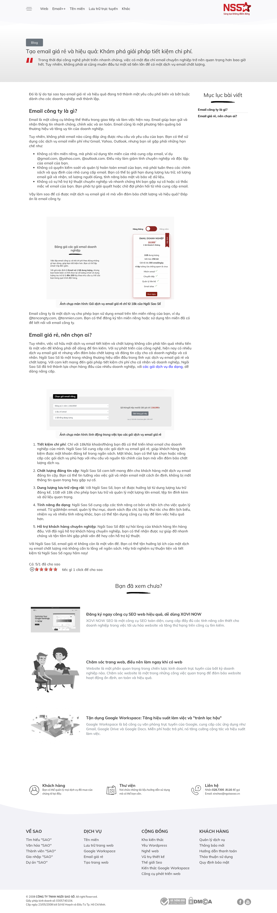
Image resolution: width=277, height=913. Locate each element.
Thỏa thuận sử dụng (216, 856)
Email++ (59, 8)
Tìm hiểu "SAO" (39, 839)
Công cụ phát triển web (161, 873)
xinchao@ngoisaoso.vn (226, 793)
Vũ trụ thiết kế (153, 856)
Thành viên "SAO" (41, 851)
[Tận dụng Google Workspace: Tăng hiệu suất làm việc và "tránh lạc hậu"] (55, 725)
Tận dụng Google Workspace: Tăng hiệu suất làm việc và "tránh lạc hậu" (154, 717)
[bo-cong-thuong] (172, 901)
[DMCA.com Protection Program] (200, 901)
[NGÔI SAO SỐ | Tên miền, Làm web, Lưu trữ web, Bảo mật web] (225, 8)
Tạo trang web (96, 862)
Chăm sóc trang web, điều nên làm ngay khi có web (134, 662)
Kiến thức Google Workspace (166, 868)
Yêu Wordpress (154, 845)
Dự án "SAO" (36, 862)
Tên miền (77, 8)
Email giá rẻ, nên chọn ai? (217, 116)
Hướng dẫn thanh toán (218, 851)
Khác (126, 8)
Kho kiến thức (153, 839)
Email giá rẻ (93, 856)
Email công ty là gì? (212, 109)
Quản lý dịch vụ (212, 839)
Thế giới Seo (152, 862)
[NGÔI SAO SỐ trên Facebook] (240, 903)
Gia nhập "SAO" (39, 856)
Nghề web (150, 851)
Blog (34, 42)
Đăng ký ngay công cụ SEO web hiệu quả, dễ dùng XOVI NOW (144, 614)
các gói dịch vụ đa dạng (163, 366)
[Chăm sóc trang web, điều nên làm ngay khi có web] (55, 670)
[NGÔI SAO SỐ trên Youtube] (247, 903)
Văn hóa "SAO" (39, 845)
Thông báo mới (211, 845)
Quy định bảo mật (214, 862)
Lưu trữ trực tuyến (103, 8)
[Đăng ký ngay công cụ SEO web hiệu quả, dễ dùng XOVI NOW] (55, 619)
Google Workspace (100, 851)
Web (44, 8)
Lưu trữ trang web (99, 845)
